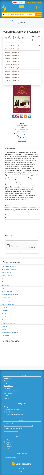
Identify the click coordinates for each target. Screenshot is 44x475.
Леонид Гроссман (23, 130)
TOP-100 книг (8, 386)
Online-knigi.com (23, 463)
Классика (5, 288)
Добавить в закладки (34, 2)
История (4, 282)
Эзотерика (5, 320)
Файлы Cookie (9, 412)
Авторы (6, 381)
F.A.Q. (6, 407)
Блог (5, 383)
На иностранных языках (10, 332)
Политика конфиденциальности (14, 414)
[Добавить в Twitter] (29, 116)
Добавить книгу (18, 2)
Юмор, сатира (6, 298)
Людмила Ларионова (23, 134)
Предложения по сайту (12, 409)
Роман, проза (22, 126)
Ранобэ (4, 307)
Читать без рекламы (11, 391)
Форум (6, 398)
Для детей (5, 285)
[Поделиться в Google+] (17, 116)
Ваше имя (9, 236)
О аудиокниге (10, 148)
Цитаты (6, 396)
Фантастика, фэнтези (9, 266)
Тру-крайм (5, 335)
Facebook (9, 442)
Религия (4, 326)
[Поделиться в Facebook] (14, 116)
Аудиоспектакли (7, 291)
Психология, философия (10, 294)
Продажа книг (8, 423)
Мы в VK (9, 440)
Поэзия (4, 329)
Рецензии (7, 388)
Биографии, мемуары (9, 301)
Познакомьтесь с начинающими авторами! (18, 426)
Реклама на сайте (10, 457)
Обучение (5, 310)
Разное (4, 313)
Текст (7, 218)
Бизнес (4, 317)
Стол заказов (8, 393)
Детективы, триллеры (9, 269)
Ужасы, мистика (7, 275)
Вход (21, 7)
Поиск (39, 14)
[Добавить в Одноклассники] (25, 116)
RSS (7, 448)
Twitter (8, 444)
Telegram (9, 446)
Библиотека (8, 378)
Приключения (6, 279)
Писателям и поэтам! (11, 431)
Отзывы (8, 205)
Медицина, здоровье (9, 323)
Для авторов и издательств (13, 428)
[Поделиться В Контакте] (21, 116)
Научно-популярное (8, 304)
